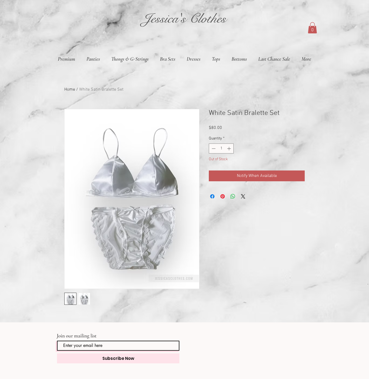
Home (69, 89)
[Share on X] (243, 196)
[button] (312, 27)
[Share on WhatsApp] (233, 196)
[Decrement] (213, 148)
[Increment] (229, 148)
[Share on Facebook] (212, 196)
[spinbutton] (221, 148)
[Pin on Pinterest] (222, 196)
